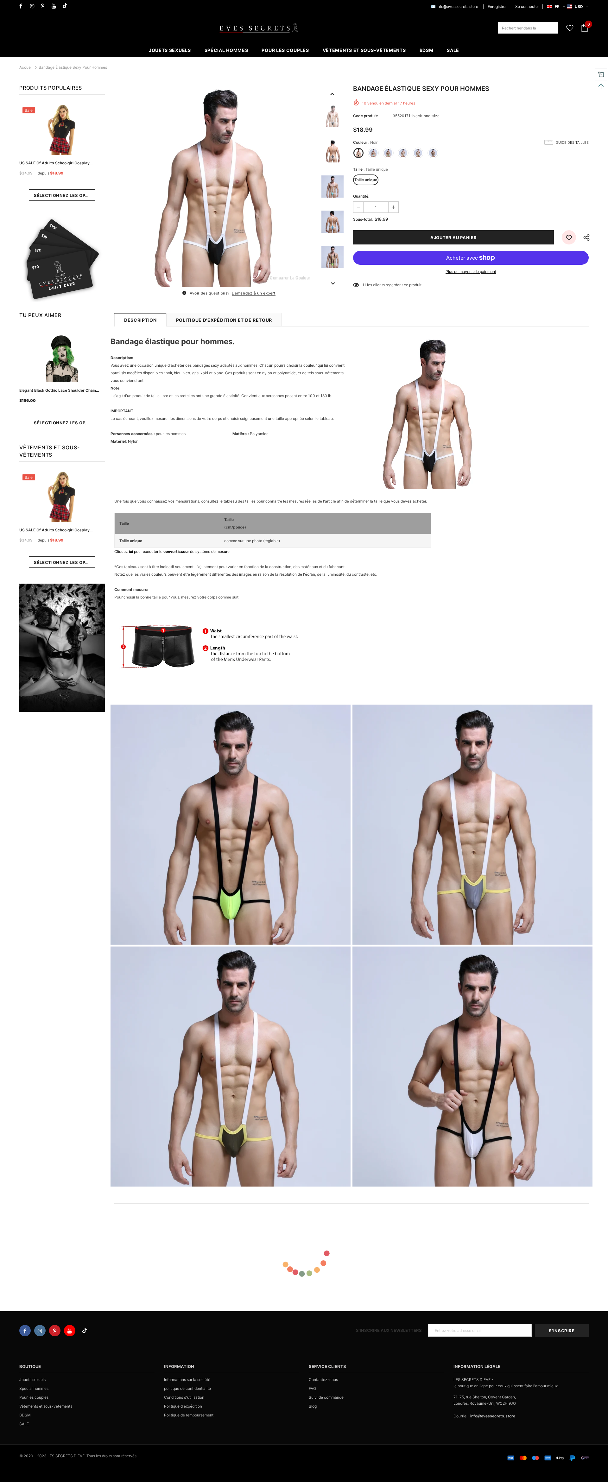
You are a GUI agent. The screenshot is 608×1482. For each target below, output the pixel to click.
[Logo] (258, 28)
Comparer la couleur (290, 277)
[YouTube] (56, 6)
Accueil (26, 67)
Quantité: (361, 196)
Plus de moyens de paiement (471, 271)
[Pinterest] (45, 6)
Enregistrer (497, 6)
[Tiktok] (66, 6)
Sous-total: (363, 219)
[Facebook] (23, 6)
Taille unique (365, 179)
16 (364, 284)
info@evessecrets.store (457, 6)
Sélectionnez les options (64, 195)
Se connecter (527, 6)
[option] (214, 186)
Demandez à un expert (254, 293)
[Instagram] (34, 6)
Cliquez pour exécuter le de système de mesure (172, 551)
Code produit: (365, 115)
